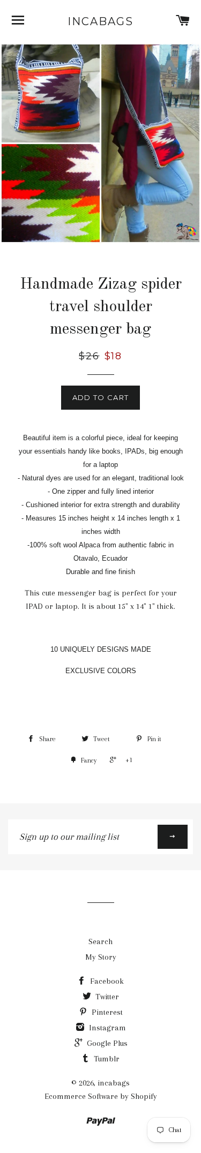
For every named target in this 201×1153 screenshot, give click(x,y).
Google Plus (106, 1043)
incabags (100, 21)
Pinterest (106, 1012)
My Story (100, 957)
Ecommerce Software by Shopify (100, 1096)
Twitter (106, 996)
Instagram (106, 1028)
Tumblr (106, 1059)
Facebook (106, 981)
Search (100, 941)
